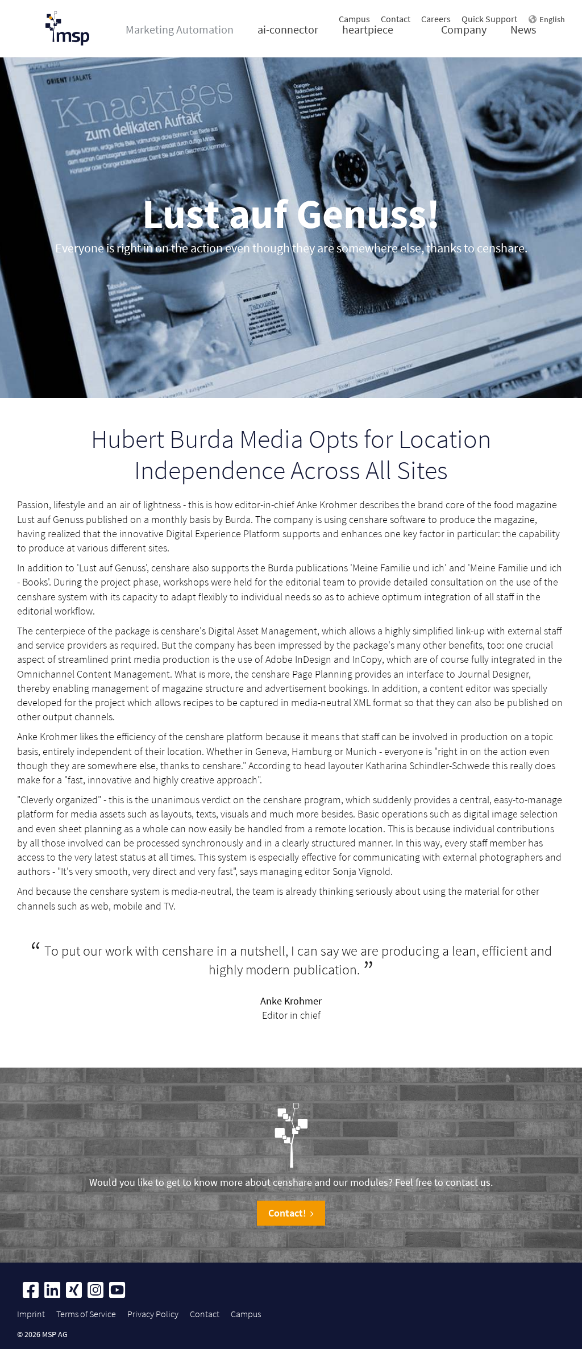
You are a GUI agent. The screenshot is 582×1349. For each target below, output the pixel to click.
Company (464, 29)
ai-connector (287, 29)
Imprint (31, 1313)
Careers (436, 18)
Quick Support (489, 18)
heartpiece (367, 29)
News (523, 29)
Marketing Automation (180, 29)
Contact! (287, 1212)
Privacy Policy (152, 1313)
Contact (395, 18)
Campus (354, 18)
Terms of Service (86, 1313)
